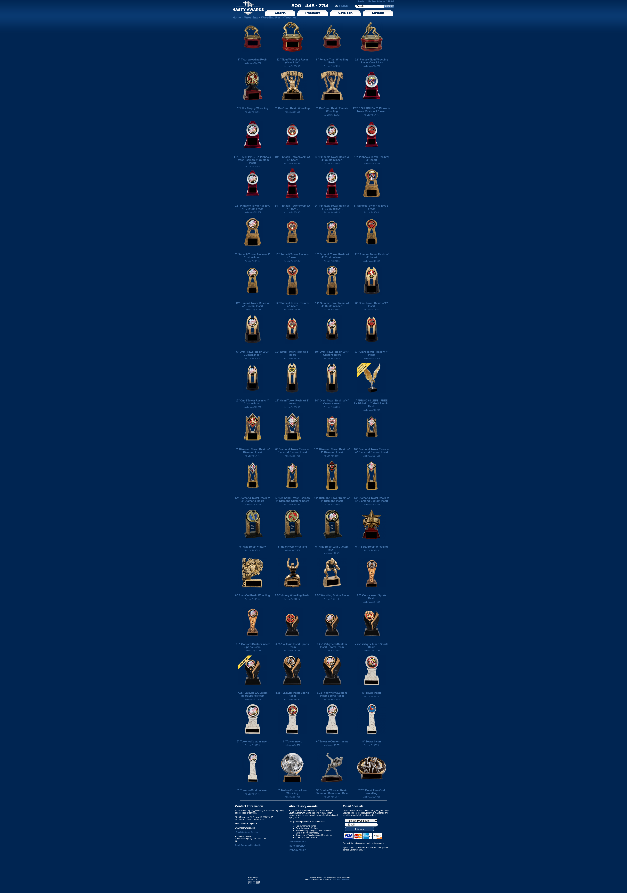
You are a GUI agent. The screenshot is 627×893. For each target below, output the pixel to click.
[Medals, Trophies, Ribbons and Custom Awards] (248, 8)
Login (361, 1)
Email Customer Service (247, 832)
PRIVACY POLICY (297, 850)
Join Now (359, 829)
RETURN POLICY (297, 846)
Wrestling (251, 17)
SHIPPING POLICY (297, 842)
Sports (280, 13)
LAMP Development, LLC (345, 879)
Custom (378, 13)
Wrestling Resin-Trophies (279, 17)
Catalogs (345, 13)
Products (312, 13)
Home (237, 17)
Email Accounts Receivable (248, 845)
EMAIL (344, 6)
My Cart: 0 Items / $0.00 (381, 1)
